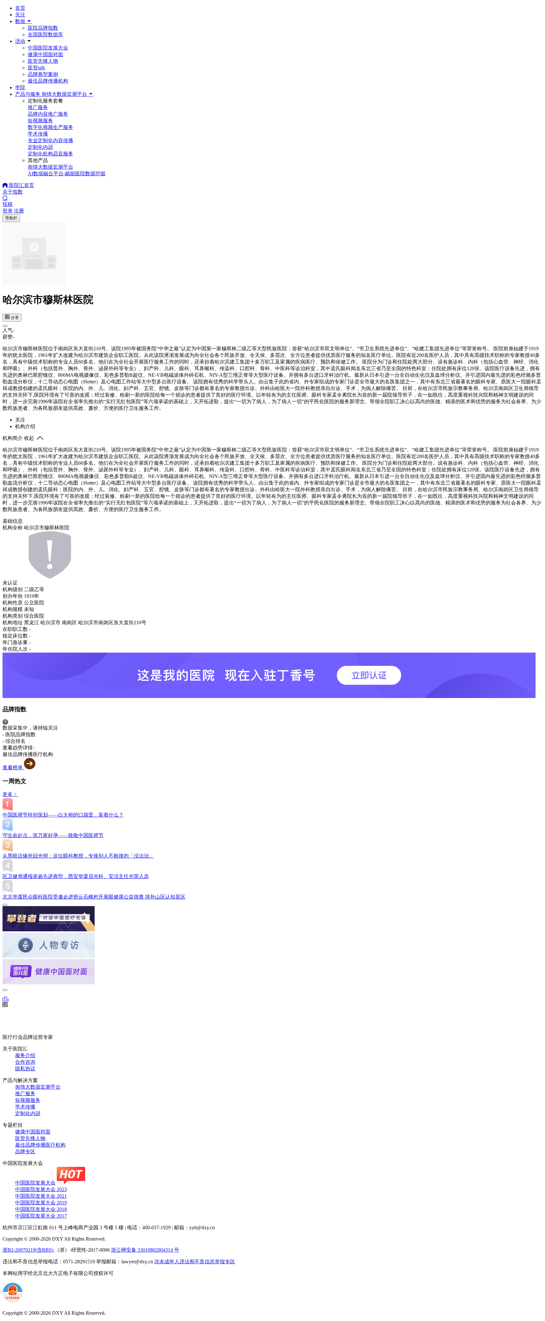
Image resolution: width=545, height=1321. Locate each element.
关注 (20, 14)
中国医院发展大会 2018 (41, 1209)
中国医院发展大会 (48, 47)
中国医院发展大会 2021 (41, 1196)
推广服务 (25, 1093)
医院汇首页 (21, 185)
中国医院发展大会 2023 (41, 1189)
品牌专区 (25, 1151)
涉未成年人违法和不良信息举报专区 (194, 1261)
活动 (20, 41)
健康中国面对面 (45, 54)
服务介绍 (25, 1055)
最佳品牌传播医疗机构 (40, 1145)
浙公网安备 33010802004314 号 (145, 1250)
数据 (20, 21)
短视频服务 (27, 1100)
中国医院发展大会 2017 (41, 1216)
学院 (20, 87)
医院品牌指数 (43, 28)
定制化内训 (27, 1113)
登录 (8, 210)
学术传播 (25, 1106)
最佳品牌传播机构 (48, 81)
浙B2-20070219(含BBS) (29, 1250)
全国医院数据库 (45, 34)
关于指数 (13, 192)
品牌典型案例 (43, 74)
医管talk (36, 67)
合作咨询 (25, 1062)
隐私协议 (25, 1068)
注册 (19, 210)
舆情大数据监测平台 (38, 1087)
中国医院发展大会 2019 (41, 1202)
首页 (20, 8)
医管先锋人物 (43, 61)
